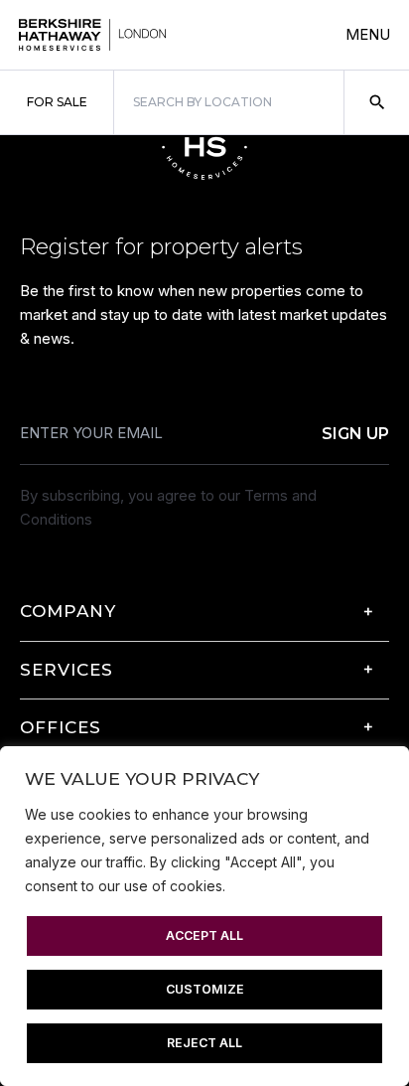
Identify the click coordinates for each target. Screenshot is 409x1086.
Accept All (204, 935)
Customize (205, 989)
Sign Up (355, 433)
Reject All (204, 1042)
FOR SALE (57, 101)
